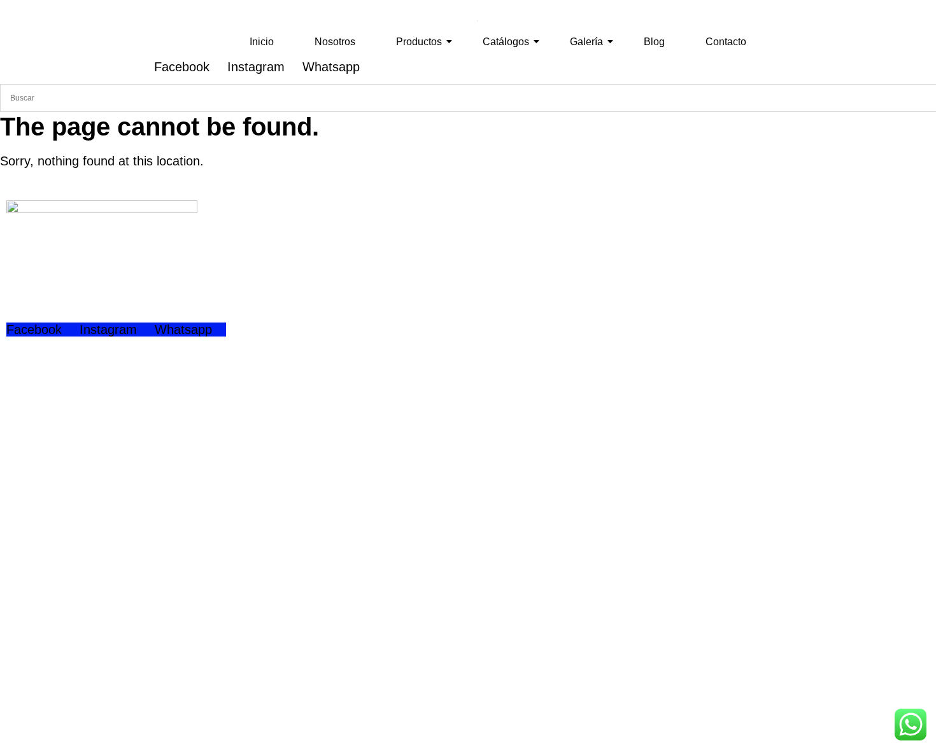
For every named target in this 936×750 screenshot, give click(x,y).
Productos (419, 41)
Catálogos (506, 41)
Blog (654, 41)
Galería (586, 41)
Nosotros (335, 41)
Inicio (262, 41)
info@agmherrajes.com (111, 639)
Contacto (726, 41)
